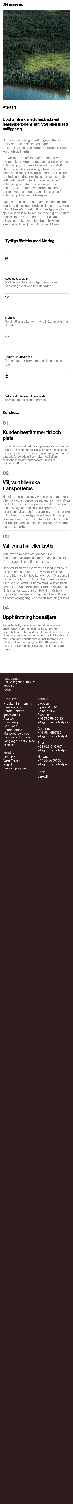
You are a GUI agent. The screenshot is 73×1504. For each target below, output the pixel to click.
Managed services (16, 733)
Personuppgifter (14, 768)
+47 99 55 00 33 (50, 760)
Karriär (8, 764)
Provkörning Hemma (17, 703)
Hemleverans (12, 707)
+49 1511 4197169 (49, 732)
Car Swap (10, 726)
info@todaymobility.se (53, 722)
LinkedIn (43, 776)
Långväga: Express (16, 737)
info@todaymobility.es (53, 750)
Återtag (8, 718)
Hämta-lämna (12, 729)
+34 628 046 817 (50, 746)
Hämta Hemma (13, 711)
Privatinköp (11, 722)
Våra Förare (11, 760)
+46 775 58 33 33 (50, 718)
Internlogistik (12, 714)
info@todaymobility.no (53, 764)
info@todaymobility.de (53, 736)
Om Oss (9, 757)
